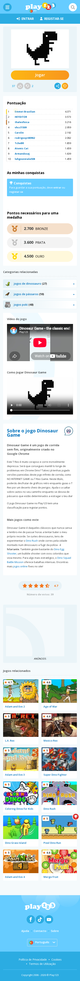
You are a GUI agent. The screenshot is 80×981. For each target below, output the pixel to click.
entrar (28, 19)
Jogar (40, 74)
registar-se (53, 19)
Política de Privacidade (33, 959)
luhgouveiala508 (25, 159)
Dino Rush (32, 540)
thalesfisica (22, 122)
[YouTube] (49, 919)
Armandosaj (22, 153)
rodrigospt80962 (25, 138)
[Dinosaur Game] (40, 48)
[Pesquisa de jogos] (73, 7)
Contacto (40, 931)
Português (42, 942)
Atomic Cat (21, 148)
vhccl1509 (21, 127)
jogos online (20, 566)
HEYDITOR (21, 117)
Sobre (55, 931)
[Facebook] (31, 919)
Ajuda (25, 931)
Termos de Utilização (42, 964)
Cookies (56, 959)
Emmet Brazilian (25, 111)
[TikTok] (40, 919)
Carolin (19, 132)
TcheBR (19, 143)
